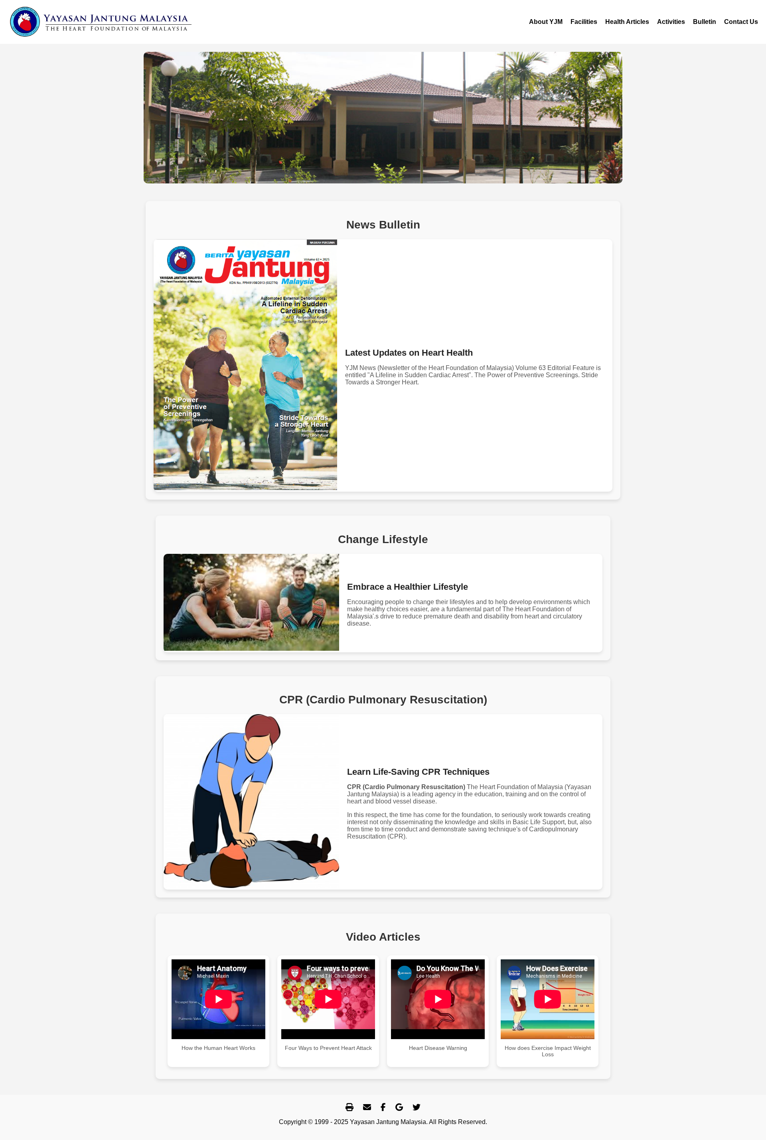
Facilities (584, 21)
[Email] (367, 1107)
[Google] (399, 1107)
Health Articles (627, 21)
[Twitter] (417, 1107)
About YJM (546, 21)
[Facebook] (383, 1107)
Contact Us (741, 21)
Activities (671, 21)
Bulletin (704, 21)
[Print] (349, 1107)
